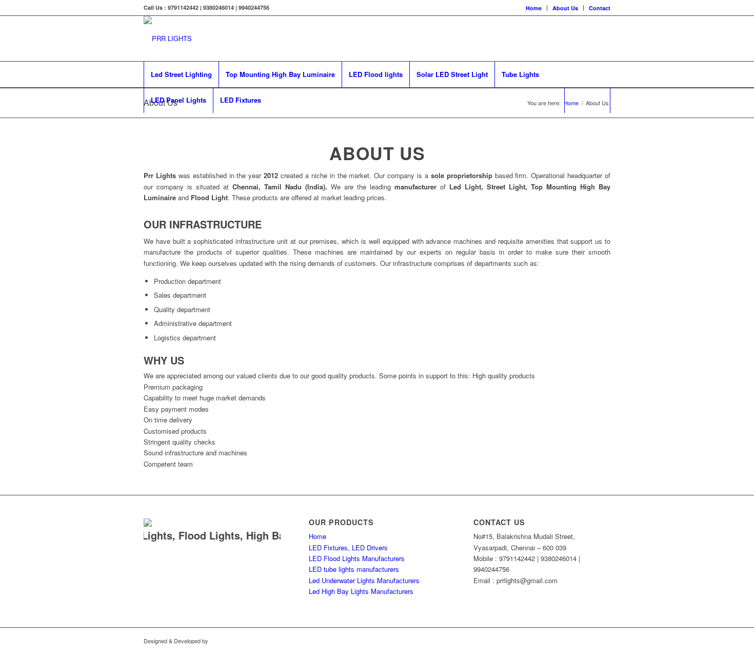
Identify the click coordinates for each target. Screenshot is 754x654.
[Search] (587, 100)
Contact (599, 8)
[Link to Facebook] (556, 38)
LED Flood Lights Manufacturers (357, 558)
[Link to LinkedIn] (602, 38)
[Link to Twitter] (541, 38)
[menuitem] (534, 8)
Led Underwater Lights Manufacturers (364, 580)
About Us (565, 8)
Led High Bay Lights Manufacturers (361, 591)
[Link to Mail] (587, 38)
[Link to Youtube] (572, 38)
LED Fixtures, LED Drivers (348, 547)
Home (534, 8)
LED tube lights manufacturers (354, 569)
